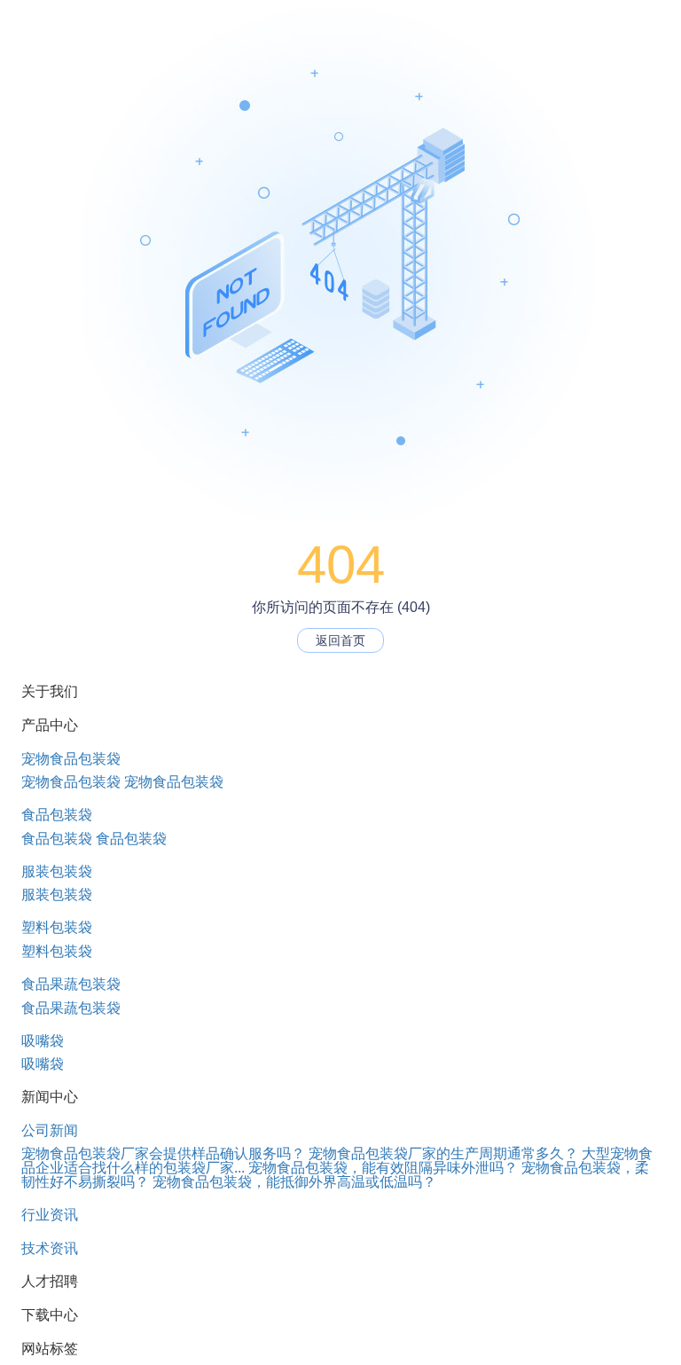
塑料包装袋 (56, 927)
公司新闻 (49, 1130)
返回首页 (340, 640)
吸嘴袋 (42, 1040)
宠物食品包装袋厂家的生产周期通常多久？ (443, 1153)
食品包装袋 (56, 814)
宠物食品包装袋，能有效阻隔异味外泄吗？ (383, 1167)
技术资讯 (49, 1248)
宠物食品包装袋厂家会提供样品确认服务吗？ (163, 1153)
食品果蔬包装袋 (71, 984)
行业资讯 (49, 1214)
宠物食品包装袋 (71, 758)
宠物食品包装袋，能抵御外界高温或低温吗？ (294, 1181)
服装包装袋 (56, 871)
